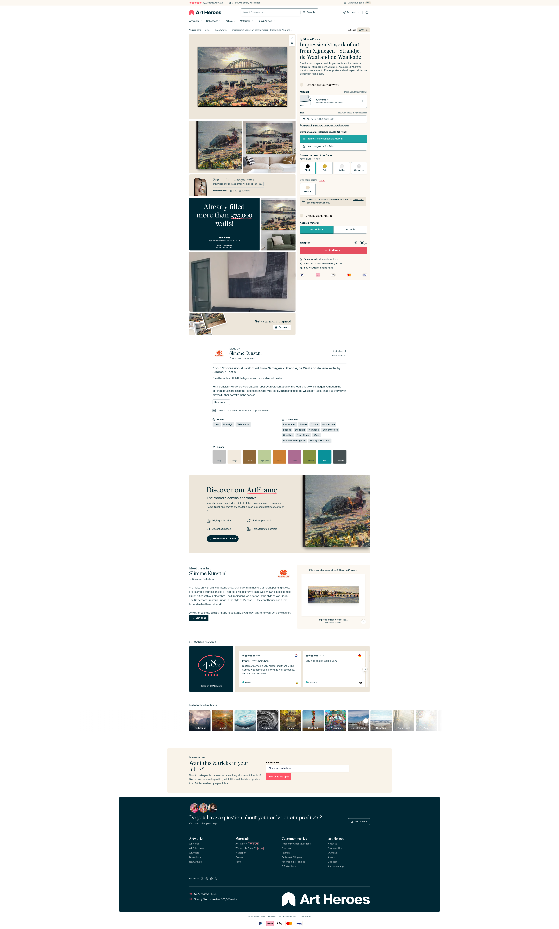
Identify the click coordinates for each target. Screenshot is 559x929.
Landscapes (289, 424)
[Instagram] (202, 879)
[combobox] (270, 12)
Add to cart (335, 250)
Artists (229, 21)
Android (246, 190)
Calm (216, 424)
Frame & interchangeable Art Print (325, 138)
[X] (216, 879)
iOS (235, 190)
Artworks (194, 21)
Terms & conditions (256, 916)
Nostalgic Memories (320, 440)
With (352, 229)
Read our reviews (224, 245)
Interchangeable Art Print (320, 146)
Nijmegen (314, 430)
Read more (338, 355)
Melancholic (243, 424)
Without (319, 229)
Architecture (328, 424)
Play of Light (303, 435)
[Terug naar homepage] (205, 12)
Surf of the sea (330, 430)
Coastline (288, 435)
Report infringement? (287, 916)
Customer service (294, 838)
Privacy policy (305, 916)
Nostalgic (228, 424)
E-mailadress (273, 762)
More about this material (355, 92)
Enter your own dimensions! (326, 125)
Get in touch (361, 821)
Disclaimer (271, 916)
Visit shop (338, 351)
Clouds (314, 424)
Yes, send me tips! (279, 776)
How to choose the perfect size (352, 112)
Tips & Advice (264, 21)
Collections (212, 21)
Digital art (300, 430)
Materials (245, 21)
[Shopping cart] (367, 12)
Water (317, 435)
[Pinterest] (206, 879)
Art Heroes (336, 838)
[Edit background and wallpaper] (291, 43)
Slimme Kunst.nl (312, 39)
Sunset (303, 424)
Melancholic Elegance (294, 440)
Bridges (287, 430)
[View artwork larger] (291, 37)
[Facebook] (211, 879)
